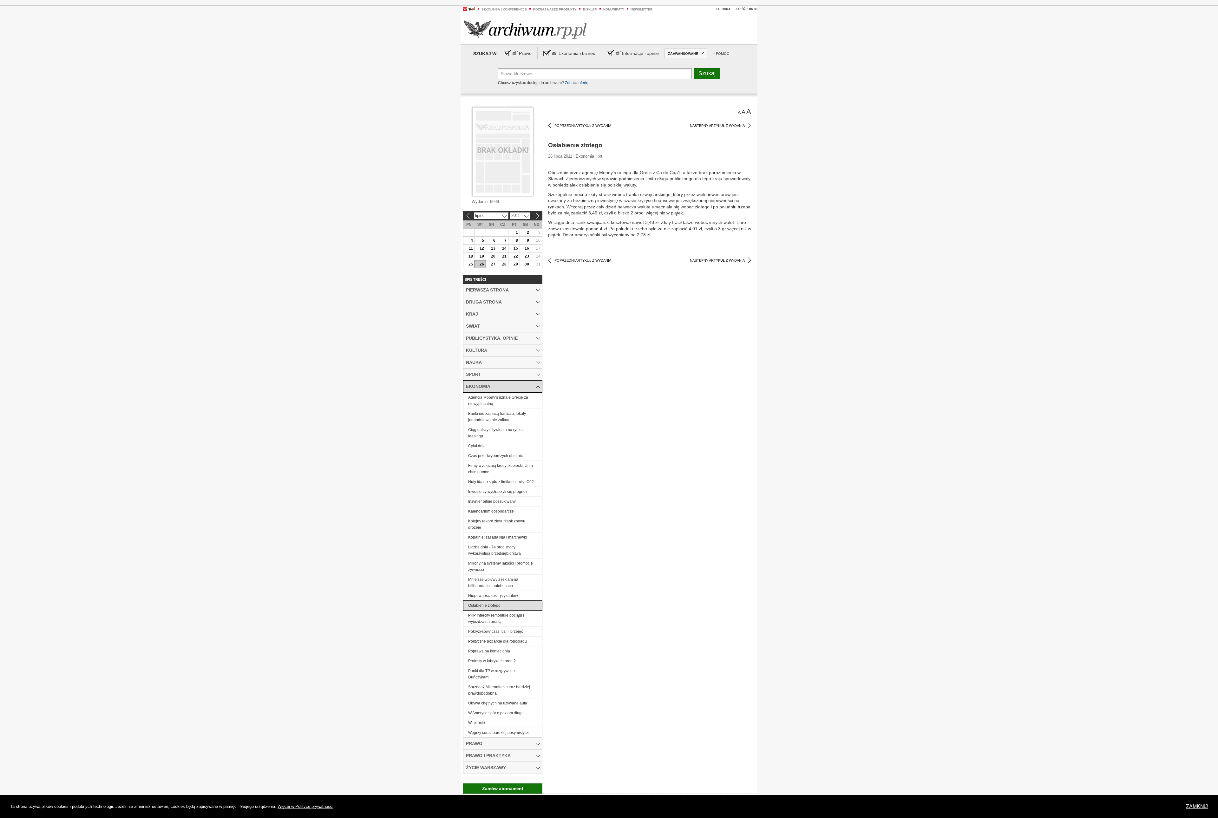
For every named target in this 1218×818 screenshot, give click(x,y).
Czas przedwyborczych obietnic (495, 456)
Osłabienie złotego (484, 605)
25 (470, 264)
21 (504, 256)
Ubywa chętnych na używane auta (497, 703)
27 (493, 264)
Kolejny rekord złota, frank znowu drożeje (496, 524)
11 (471, 248)
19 (482, 256)
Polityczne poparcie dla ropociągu (497, 641)
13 (493, 248)
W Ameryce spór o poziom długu (496, 713)
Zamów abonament (502, 788)
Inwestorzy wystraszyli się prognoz (497, 491)
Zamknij (1197, 806)
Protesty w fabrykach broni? (492, 661)
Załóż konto (746, 9)
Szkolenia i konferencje (504, 9)
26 (482, 264)
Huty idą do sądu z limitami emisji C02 (501, 482)
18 (470, 256)
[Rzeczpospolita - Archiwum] (525, 29)
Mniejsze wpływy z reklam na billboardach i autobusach (493, 582)
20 (493, 256)
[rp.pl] (469, 8)
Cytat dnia (477, 446)
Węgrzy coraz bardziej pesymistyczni (500, 732)
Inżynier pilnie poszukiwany (492, 501)
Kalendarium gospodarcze (491, 511)
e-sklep (590, 9)
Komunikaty (613, 9)
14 (504, 248)
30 (527, 264)
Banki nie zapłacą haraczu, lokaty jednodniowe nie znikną (497, 416)
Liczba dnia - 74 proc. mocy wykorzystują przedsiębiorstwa (494, 550)
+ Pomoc (721, 54)
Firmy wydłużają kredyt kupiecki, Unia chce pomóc (500, 468)
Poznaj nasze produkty (555, 9)
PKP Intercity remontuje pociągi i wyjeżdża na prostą (496, 618)
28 (504, 264)
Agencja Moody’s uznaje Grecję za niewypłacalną (498, 400)
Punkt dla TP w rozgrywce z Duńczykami (491, 674)
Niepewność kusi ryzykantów (493, 595)
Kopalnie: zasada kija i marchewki (497, 537)
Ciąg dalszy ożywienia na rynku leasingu (495, 433)
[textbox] (595, 73)
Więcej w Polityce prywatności (305, 806)
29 (516, 264)
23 (527, 256)
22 (516, 256)
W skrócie (476, 723)
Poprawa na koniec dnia (489, 651)
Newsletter (641, 9)
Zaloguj (723, 9)
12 (482, 248)
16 (527, 248)
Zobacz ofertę (576, 83)
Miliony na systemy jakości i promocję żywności (500, 566)
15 (516, 248)
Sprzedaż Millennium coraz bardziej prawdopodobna (499, 690)
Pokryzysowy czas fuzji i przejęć (495, 631)
